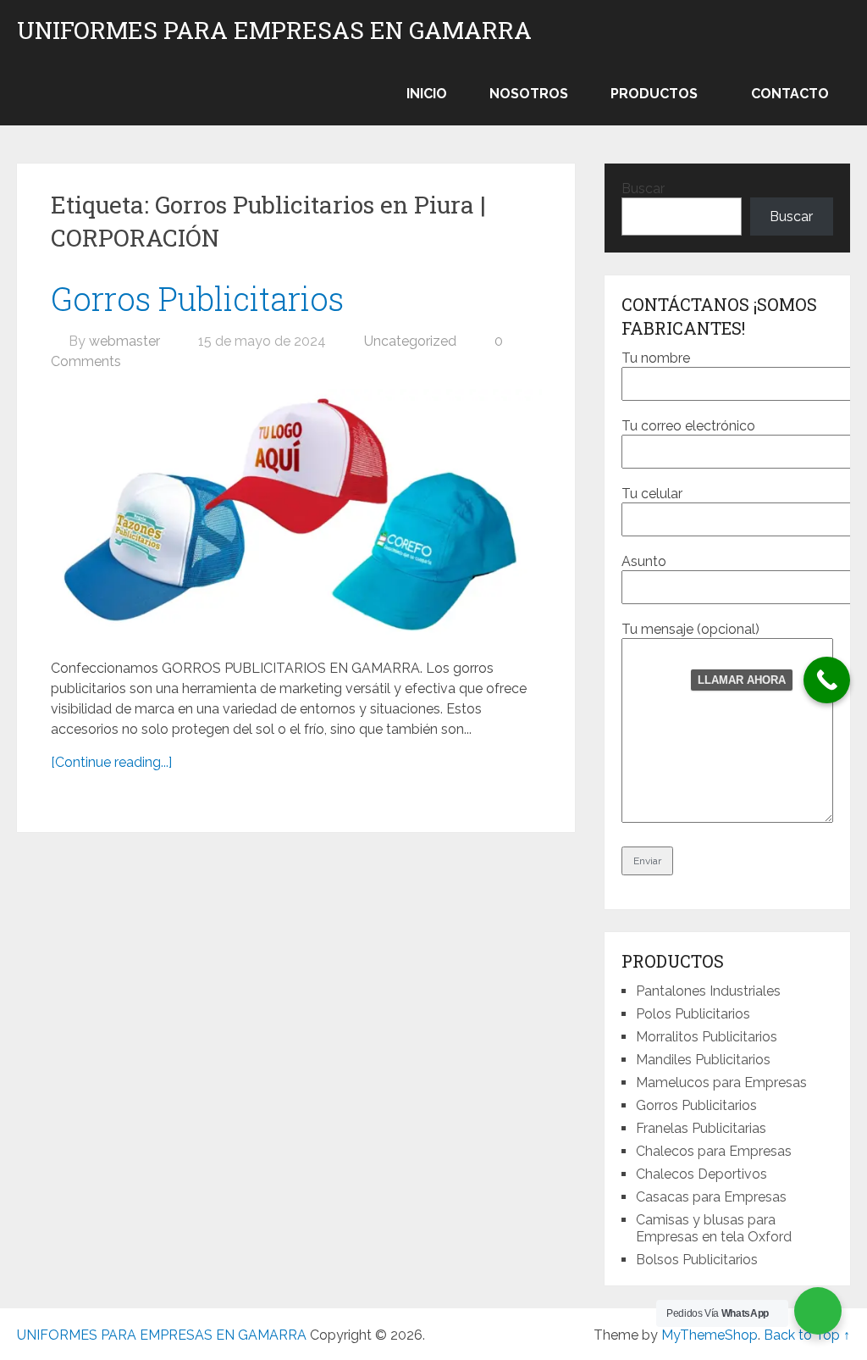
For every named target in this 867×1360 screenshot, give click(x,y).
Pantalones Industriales (708, 991)
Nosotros (528, 94)
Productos (654, 94)
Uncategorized (410, 341)
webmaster (124, 341)
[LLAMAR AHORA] (826, 680)
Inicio (426, 94)
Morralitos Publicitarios (706, 1037)
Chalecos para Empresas (714, 1151)
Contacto (790, 94)
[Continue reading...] (111, 762)
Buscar (643, 188)
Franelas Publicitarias (701, 1128)
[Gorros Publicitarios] (296, 515)
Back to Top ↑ (807, 1335)
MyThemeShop (709, 1335)
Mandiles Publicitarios (703, 1060)
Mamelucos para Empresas (721, 1082)
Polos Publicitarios (693, 1014)
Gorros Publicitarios (197, 298)
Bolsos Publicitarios (697, 1260)
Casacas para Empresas (711, 1197)
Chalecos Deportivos (701, 1174)
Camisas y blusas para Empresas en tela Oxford (714, 1228)
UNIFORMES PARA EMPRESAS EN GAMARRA (274, 30)
